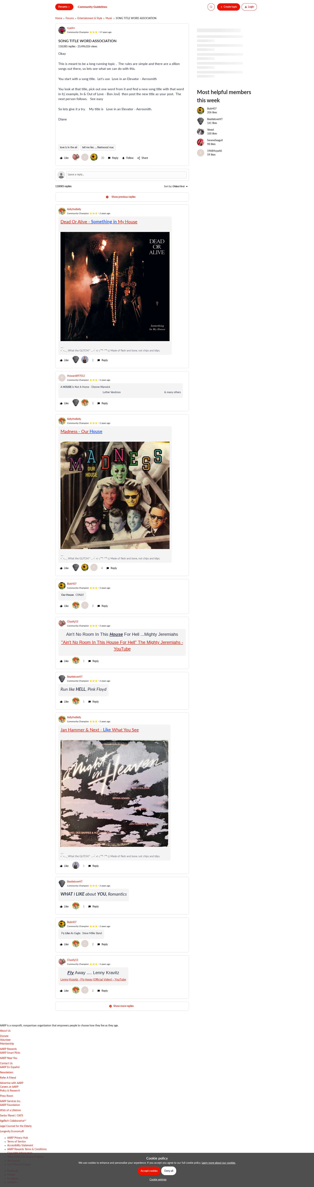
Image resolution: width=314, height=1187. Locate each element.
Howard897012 (76, 376)
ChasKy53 (72, 622)
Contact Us (6, 1063)
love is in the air (68, 147)
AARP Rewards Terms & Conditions (27, 1149)
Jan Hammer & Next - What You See (100, 730)
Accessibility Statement (20, 1145)
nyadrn (71, 28)
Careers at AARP (9, 1087)
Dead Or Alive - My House (99, 222)
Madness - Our (81, 432)
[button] (228, 7)
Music (109, 18)
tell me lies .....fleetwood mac (98, 147)
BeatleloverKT (74, 677)
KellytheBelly (74, 209)
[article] (122, 286)
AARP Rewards (8, 1049)
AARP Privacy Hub (17, 1138)
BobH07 (72, 584)
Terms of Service (16, 1141)
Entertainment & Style (89, 18)
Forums (70, 18)
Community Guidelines (92, 6)
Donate (4, 1036)
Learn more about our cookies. (219, 1163)
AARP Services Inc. (10, 1101)
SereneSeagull (215, 140)
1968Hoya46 (214, 151)
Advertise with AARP (11, 1083)
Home (58, 18)
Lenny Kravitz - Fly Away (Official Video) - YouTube (93, 979)
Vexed (210, 130)
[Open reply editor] (122, 175)
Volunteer (5, 1040)
